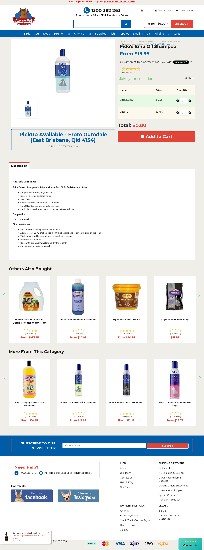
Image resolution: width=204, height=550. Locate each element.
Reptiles (124, 33)
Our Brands (126, 487)
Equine (58, 33)
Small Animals (141, 33)
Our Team (125, 472)
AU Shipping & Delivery (171, 472)
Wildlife (159, 33)
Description (19, 165)
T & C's (162, 510)
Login (146, 10)
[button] (156, 71)
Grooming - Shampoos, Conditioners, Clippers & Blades (157, 41)
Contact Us (164, 10)
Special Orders (167, 495)
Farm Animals (75, 33)
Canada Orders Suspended (173, 485)
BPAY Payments (129, 515)
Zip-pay (124, 530)
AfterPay (125, 510)
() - (157, 23)
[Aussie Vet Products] (24, 16)
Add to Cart (158, 136)
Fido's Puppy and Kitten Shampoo (29, 404)
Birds (27, 33)
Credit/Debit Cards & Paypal (135, 520)
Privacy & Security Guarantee (169, 517)
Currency (184, 10)
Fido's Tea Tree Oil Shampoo (78, 402)
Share (190, 78)
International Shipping (171, 490)
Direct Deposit (128, 525)
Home (122, 41)
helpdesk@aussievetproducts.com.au (68, 472)
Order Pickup (166, 468)
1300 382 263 (105, 10)
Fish (112, 33)
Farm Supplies (97, 33)
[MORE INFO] (175, 297)
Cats (36, 33)
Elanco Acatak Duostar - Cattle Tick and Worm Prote (30, 321)
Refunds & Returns (169, 500)
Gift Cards (174, 33)
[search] (126, 24)
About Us (125, 468)
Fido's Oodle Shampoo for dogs (175, 404)
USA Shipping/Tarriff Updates (170, 479)
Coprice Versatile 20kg (175, 319)
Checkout (182, 23)
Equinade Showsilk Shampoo (78, 319)
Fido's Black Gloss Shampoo (126, 402)
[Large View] (28, 109)
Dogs (46, 33)
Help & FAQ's (127, 482)
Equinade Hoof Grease (126, 319)
